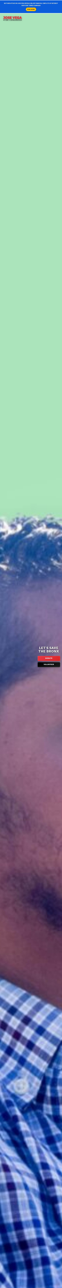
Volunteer (49, 664)
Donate (48, 658)
